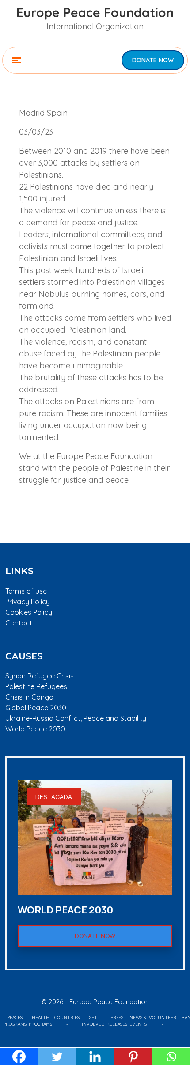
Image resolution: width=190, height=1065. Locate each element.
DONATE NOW (153, 60)
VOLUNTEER (162, 1017)
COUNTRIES (67, 1017)
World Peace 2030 (35, 728)
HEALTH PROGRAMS (40, 1021)
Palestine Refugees (36, 686)
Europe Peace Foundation (95, 12)
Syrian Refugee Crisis (39, 675)
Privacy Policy (27, 601)
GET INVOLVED (93, 1021)
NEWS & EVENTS (138, 1021)
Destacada (53, 796)
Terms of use (26, 591)
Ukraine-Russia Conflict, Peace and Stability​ (75, 718)
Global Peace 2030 (35, 707)
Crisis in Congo (29, 697)
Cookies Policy (28, 612)
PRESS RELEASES (116, 1021)
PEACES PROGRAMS (15, 1021)
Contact (18, 622)
